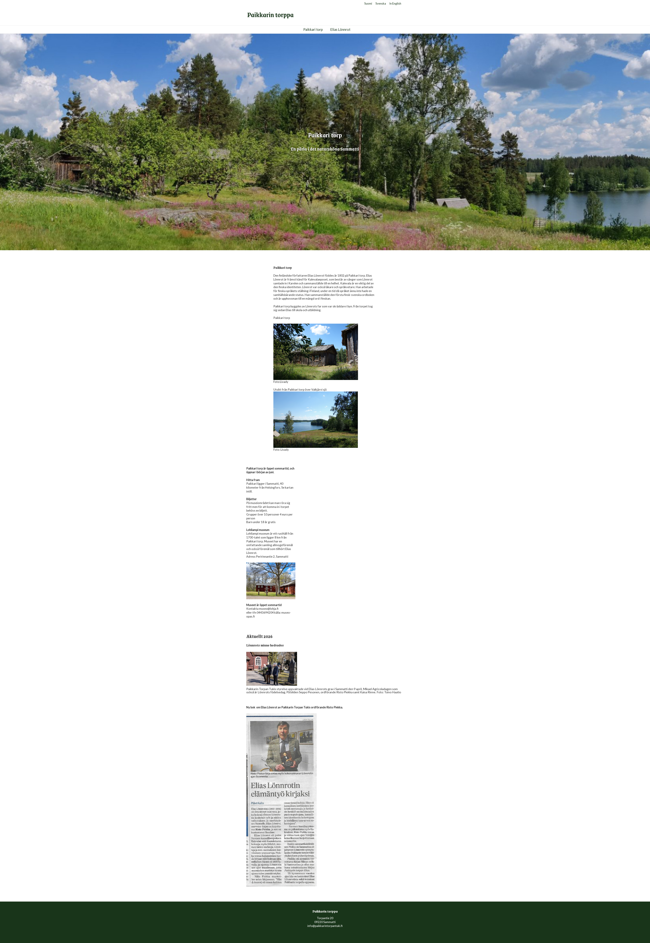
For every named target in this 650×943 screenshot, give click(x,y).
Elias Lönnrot (340, 29)
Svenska (380, 3)
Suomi (368, 3)
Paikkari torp (313, 29)
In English (395, 3)
